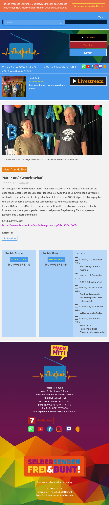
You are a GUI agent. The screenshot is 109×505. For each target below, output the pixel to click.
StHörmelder (10, 238)
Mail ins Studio (19, 259)
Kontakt (88, 52)
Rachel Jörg (24, 183)
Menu (101, 16)
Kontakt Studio (14, 253)
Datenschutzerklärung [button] (56, 8)
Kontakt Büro (50, 253)
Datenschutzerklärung (61, 482)
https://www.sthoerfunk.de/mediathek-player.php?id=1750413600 (39, 225)
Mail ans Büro (56, 259)
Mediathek (88, 45)
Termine (80, 253)
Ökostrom (68, 495)
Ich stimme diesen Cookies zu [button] (88, 6)
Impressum (42, 482)
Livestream (89, 37)
